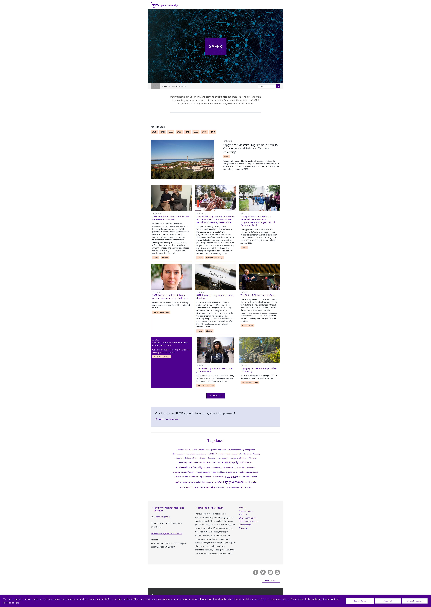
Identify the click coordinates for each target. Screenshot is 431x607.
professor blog (195, 477)
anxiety (180, 450)
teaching (246, 487)
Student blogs (247, 325)
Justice (207, 467)
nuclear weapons (202, 472)
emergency (222, 458)
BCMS (188, 450)
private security (181, 477)
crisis (221, 454)
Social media (250, 482)
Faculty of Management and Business (166, 533)
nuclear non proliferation (183, 472)
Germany (183, 462)
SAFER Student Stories (168, 419)
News (226, 157)
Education (211, 458)
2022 (179, 132)
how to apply (230, 462)
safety (254, 477)
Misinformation (229, 467)
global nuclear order (197, 462)
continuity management (196, 454)
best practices (198, 450)
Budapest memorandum (216, 450)
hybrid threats (246, 462)
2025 (154, 132)
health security (213, 462)
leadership (216, 467)
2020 (196, 132)
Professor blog (245, 511)
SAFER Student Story (214, 258)
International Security (189, 467)
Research (243, 514)
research (207, 477)
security (210, 482)
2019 (204, 132)
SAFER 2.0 (231, 476)
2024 (163, 132)
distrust (201, 458)
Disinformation (189, 458)
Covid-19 (212, 453)
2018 (213, 132)
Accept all (388, 601)
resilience (218, 476)
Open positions (218, 472)
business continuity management (241, 450)
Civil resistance (177, 454)
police (241, 472)
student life (234, 487)
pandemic (231, 472)
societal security (205, 487)
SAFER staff (244, 477)
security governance (229, 482)
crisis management (233, 454)
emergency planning (237, 458)
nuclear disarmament (246, 467)
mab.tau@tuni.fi (163, 517)
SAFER (215, 46)
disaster (178, 458)
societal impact (186, 487)
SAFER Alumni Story (161, 312)
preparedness (252, 472)
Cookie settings (360, 601)
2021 (188, 132)
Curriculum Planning (251, 454)
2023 (171, 132)
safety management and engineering (190, 482)
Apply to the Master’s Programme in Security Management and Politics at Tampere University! (250, 148)
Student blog (222, 487)
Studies (165, 258)
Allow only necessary (415, 601)
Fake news (252, 458)
